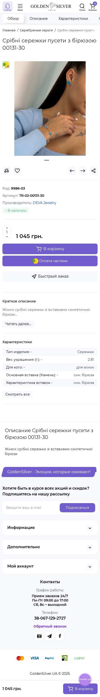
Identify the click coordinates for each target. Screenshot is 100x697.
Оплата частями (53, 261)
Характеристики (73, 18)
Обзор (13, 18)
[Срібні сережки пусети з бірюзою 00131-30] (50, 108)
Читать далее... (18, 324)
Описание (39, 18)
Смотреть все (17, 394)
